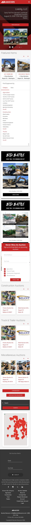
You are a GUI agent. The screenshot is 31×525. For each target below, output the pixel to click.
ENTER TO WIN (16, 193)
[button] (10, 45)
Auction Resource (5, 511)
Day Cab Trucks (6, 134)
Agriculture (7, 269)
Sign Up (15, 279)
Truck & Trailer (7, 271)
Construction (7, 110)
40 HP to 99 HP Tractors (8, 97)
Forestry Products (7, 123)
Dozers (4, 118)
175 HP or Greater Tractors (8, 93)
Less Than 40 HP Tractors (8, 99)
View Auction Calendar (15, 393)
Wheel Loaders (6, 112)
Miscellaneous (7, 275)
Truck (8, 495)
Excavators (5, 114)
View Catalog (15, 23)
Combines (5, 101)
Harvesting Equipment (7, 103)
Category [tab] (5, 86)
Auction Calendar (22, 489)
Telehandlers (6, 125)
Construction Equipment (7, 273)
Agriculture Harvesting (8, 105)
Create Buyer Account (22, 499)
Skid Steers (5, 116)
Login (22, 501)
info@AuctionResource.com (18, 511)
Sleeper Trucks (6, 132)
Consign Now (15, 389)
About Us (22, 491)
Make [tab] (12, 86)
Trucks (5, 130)
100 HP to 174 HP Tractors (8, 95)
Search (15, 406)
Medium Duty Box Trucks (8, 136)
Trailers (8, 497)
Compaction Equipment (8, 120)
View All (4, 107)
